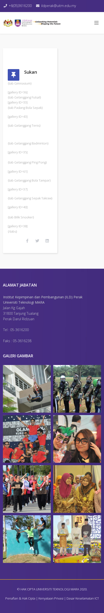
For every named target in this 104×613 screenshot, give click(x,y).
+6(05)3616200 (20, 5)
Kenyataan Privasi (50, 598)
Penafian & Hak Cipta (20, 598)
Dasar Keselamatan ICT (83, 598)
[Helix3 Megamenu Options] (96, 23)
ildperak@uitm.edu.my (58, 5)
